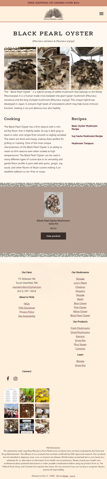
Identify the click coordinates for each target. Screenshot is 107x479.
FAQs (27, 303)
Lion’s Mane (80, 282)
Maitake (80, 295)
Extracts (80, 336)
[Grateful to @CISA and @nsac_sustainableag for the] (11, 411)
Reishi (80, 299)
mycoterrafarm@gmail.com (27, 287)
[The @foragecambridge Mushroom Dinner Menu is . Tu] (11, 395)
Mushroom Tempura (82, 143)
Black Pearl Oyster (80, 315)
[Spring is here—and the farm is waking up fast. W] (27, 395)
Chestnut (80, 287)
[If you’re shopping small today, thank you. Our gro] (27, 426)
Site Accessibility (26, 316)
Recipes (80, 361)
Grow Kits (80, 340)
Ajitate (65, 476)
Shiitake (80, 278)
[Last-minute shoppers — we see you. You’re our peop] (42, 411)
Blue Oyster (80, 303)
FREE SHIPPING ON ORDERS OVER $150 (53, 3)
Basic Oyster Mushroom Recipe (84, 128)
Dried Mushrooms (80, 332)
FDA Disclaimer (27, 307)
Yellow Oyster (80, 311)
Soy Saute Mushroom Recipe (87, 136)
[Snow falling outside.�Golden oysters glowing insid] (42, 395)
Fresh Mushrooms (80, 328)
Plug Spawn (80, 344)
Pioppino (80, 291)
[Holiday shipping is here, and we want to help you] (11, 426)
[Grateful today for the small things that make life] (42, 426)
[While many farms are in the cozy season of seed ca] (27, 411)
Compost (80, 348)
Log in (72, 476)
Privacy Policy (27, 311)
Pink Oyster (80, 307)
